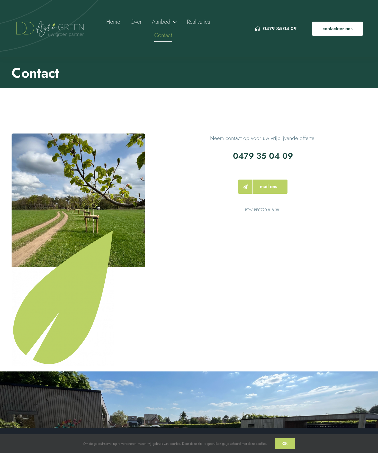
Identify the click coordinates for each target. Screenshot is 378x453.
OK (284, 443)
